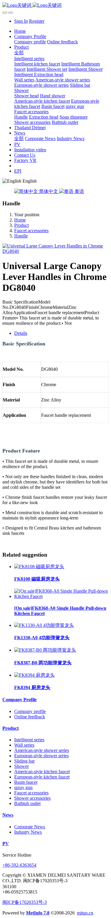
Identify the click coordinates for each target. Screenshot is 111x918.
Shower (21, 766)
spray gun (23, 787)
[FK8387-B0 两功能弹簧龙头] (45, 650)
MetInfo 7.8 (37, 912)
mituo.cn (85, 912)
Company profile (30, 711)
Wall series (24, 744)
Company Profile (19, 699)
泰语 (78, 191)
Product (21, 225)
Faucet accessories (31, 230)
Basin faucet (25, 782)
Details (20, 333)
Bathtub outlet (27, 803)
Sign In (21, 21)
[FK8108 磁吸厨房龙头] (39, 566)
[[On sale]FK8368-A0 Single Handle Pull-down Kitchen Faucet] (61, 596)
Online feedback (29, 716)
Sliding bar (24, 760)
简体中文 (48, 191)
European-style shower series (41, 755)
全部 (19, 52)
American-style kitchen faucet (42, 771)
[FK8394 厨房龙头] (34, 675)
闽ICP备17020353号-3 (24, 902)
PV (5, 843)
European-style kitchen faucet (42, 776)
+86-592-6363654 (19, 865)
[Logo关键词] (55, 5)
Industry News (28, 832)
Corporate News (29, 826)
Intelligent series (29, 739)
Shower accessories (32, 798)
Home (20, 31)
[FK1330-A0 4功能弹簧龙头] (44, 625)
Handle (21, 235)
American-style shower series (41, 750)
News (7, 814)
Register (36, 21)
